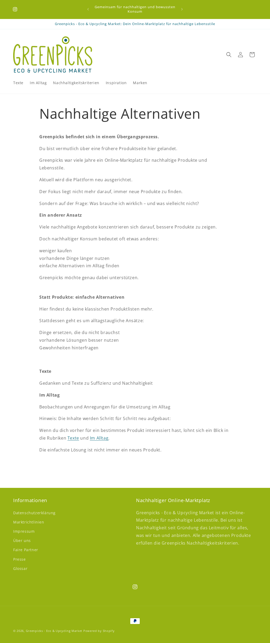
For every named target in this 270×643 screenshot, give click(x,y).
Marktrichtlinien (28, 522)
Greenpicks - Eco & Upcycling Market (54, 631)
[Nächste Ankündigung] (182, 9)
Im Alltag (99, 438)
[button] (229, 54)
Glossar (20, 568)
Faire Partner (25, 549)
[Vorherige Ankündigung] (88, 9)
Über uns (22, 540)
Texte (73, 438)
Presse (19, 559)
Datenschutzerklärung (34, 512)
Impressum (24, 531)
